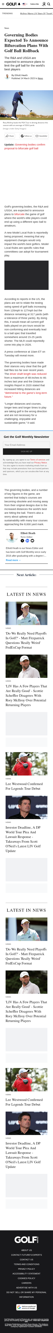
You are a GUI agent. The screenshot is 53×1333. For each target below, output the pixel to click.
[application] (26, 273)
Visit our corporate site (37, 1321)
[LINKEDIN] (28, 541)
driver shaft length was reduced (28, 373)
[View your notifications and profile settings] (19, 4)
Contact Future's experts (26, 1255)
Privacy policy (26, 1269)
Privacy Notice (40, 463)
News (6, 28)
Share (11, 136)
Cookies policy (26, 1278)
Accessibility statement (26, 1273)
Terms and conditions (26, 1264)
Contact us (26, 1259)
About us (26, 1250)
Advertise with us (26, 1287)
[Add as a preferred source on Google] (26, 1307)
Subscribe (34, 4)
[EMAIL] (33, 541)
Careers (26, 1283)
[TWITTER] (23, 541)
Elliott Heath (21, 75)
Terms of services (38, 460)
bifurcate (19, 214)
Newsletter (43, 136)
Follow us (28, 136)
